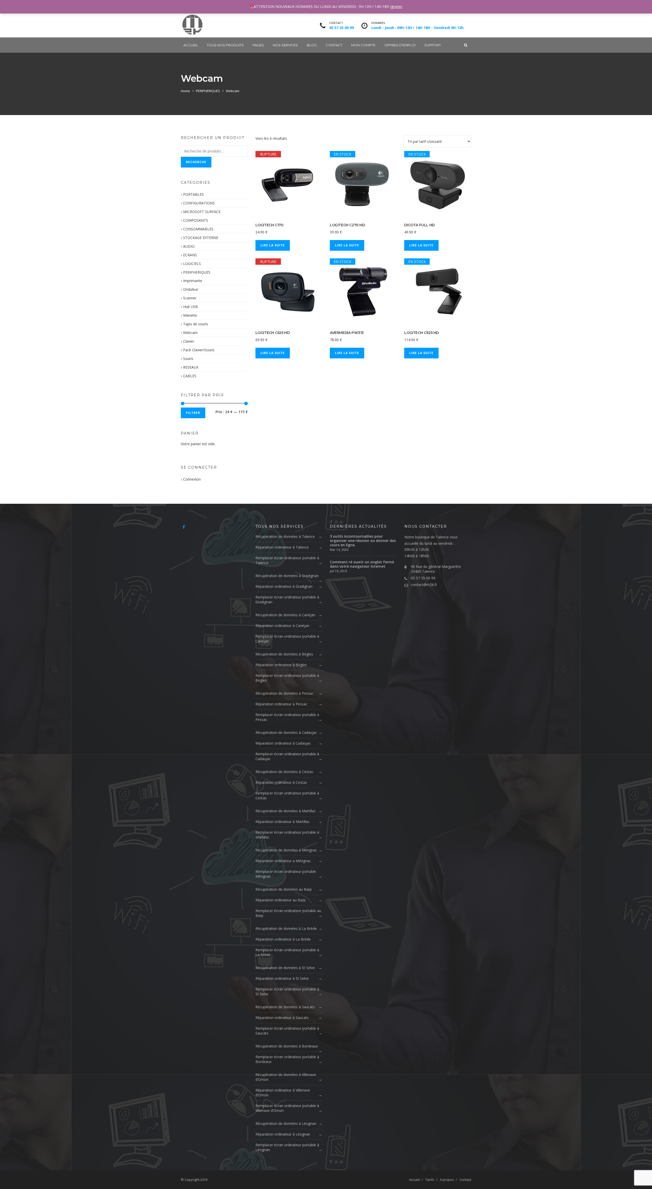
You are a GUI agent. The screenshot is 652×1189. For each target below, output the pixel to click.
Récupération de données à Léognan (285, 1123)
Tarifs (429, 1179)
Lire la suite (273, 245)
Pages (258, 45)
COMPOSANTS (195, 220)
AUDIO (189, 246)
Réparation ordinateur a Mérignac (283, 860)
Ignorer (396, 6)
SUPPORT (432, 45)
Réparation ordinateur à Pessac (281, 704)
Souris (188, 358)
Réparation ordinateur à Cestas (281, 782)
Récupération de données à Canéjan (285, 614)
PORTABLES (193, 194)
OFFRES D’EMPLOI (399, 45)
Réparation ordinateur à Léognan (282, 1134)
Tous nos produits (225, 45)
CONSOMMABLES (198, 229)
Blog (312, 45)
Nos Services (285, 45)
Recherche (196, 162)
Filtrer (193, 413)
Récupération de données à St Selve (285, 967)
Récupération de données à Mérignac (286, 850)
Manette (190, 315)
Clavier (188, 341)
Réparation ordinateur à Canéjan (282, 625)
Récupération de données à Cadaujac (286, 732)
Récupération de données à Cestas (284, 771)
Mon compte (363, 45)
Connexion (192, 479)
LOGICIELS (192, 263)
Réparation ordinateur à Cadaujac (283, 743)
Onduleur (190, 289)
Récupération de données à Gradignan (287, 575)
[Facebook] (184, 527)
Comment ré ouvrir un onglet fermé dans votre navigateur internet (362, 564)
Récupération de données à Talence (285, 536)
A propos (447, 1179)
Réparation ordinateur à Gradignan (284, 586)
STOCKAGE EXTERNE (200, 237)
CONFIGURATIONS (199, 203)
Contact (334, 45)
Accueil (190, 45)
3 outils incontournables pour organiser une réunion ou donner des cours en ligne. (363, 540)
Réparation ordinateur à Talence (282, 547)
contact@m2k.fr (424, 584)
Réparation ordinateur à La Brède (283, 939)
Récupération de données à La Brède (286, 928)
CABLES (189, 375)
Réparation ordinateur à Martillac (282, 821)
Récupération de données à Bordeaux (286, 1046)
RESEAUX (190, 367)
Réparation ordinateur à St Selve (282, 978)
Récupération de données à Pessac (284, 693)
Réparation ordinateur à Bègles (281, 664)
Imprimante (192, 280)
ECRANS (190, 255)
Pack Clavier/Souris (198, 349)
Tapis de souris (195, 323)
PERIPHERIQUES (208, 91)
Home (185, 91)
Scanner (189, 298)
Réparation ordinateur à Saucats (282, 1017)
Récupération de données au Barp (283, 889)
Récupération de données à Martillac (285, 810)
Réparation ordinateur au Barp (280, 900)
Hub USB (190, 306)
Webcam (190, 332)
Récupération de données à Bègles (284, 654)
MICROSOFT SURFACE (202, 211)
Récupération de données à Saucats (285, 1006)
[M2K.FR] (192, 24)
